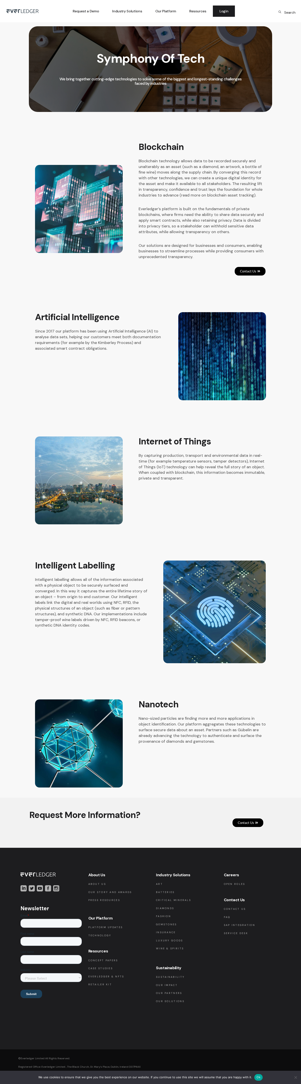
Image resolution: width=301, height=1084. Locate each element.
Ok (258, 1077)
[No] (295, 1077)
